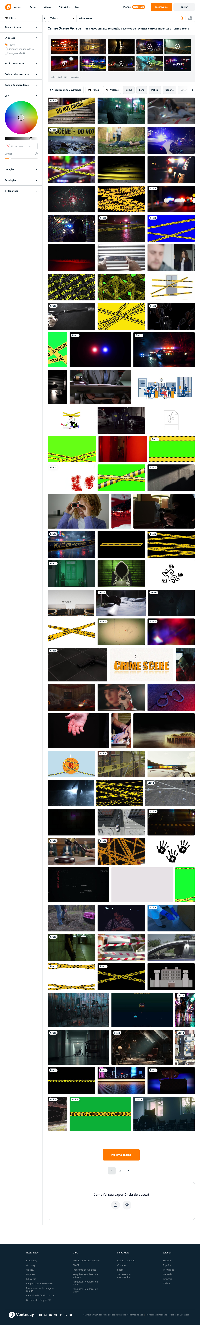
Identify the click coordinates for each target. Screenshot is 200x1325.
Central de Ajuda (126, 1260)
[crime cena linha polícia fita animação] (71, 631)
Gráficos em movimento (68, 89)
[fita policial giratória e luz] (121, 851)
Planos (127, 6)
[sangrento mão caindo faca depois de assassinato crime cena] (78, 730)
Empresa (30, 1274)
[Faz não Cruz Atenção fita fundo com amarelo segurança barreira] (119, 793)
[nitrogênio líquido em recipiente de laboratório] (171, 918)
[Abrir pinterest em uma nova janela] (55, 1314)
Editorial (63, 7)
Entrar (184, 6)
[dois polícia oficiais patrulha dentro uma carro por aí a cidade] (171, 947)
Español (167, 1265)
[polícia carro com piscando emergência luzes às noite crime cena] (171, 169)
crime (129, 89)
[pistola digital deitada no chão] (77, 664)
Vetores (18, 7)
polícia (154, 89)
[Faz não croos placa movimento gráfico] (71, 976)
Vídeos (47, 7)
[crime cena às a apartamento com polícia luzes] (122, 449)
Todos (12, 44)
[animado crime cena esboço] (171, 573)
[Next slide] (190, 90)
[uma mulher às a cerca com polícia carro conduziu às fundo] (71, 228)
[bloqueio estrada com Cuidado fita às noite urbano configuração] (121, 228)
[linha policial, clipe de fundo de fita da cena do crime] (121, 199)
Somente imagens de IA (21, 48)
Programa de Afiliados (84, 1269)
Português (168, 1269)
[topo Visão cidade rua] (185, 1047)
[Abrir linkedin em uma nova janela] (50, 1314)
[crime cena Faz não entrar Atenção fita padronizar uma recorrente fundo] (71, 287)
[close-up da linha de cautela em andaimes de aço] (121, 764)
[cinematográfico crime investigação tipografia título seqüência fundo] (78, 884)
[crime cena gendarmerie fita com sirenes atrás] (71, 257)
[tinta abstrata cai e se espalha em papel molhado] (71, 477)
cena (141, 89)
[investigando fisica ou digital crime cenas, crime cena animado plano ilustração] (71, 420)
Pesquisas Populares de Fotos (85, 1283)
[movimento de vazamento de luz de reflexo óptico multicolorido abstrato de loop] (171, 631)
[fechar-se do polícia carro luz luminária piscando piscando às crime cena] (171, 764)
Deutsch (167, 1274)
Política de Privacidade (156, 1314)
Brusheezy (31, 1260)
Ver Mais (177, 63)
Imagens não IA (17, 53)
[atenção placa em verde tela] (100, 1114)
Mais (77, 7)
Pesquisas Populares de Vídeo (85, 1290)
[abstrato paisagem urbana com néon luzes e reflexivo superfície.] (121, 1080)
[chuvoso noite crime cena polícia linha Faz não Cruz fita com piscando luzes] (71, 544)
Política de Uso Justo (179, 1314)
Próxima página (121, 1155)
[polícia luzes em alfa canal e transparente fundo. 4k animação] (100, 349)
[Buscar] (181, 18)
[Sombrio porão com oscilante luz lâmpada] (171, 603)
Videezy (30, 1269)
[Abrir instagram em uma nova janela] (45, 1314)
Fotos (33, 7)
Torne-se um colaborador (124, 1276)
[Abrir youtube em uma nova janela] (71, 1314)
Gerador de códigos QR (38, 1300)
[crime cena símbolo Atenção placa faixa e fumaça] (164, 730)
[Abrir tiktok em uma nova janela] (60, 1314)
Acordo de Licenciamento (86, 1260)
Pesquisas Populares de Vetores (85, 1276)
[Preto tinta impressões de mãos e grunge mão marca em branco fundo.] (171, 851)
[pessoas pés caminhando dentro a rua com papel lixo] (170, 793)
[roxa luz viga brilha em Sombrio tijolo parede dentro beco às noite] (71, 822)
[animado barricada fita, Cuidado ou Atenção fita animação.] (172, 449)
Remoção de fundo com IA (40, 1295)
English (167, 1260)
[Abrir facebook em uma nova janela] (40, 1314)
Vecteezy (30, 1265)
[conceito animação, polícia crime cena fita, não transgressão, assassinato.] (121, 169)
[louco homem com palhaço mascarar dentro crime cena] (185, 664)
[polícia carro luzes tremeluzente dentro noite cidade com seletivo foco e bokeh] (171, 140)
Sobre (120, 1269)
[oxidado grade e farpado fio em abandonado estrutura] (57, 1114)
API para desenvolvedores (40, 1283)
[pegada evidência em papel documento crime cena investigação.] (171, 420)
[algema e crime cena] (171, 697)
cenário (169, 89)
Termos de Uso (136, 1314)
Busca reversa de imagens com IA (40, 1289)
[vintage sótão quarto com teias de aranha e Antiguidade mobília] (142, 1047)
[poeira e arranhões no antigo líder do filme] (121, 631)
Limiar (8, 153)
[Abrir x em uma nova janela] (66, 1314)
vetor (184, 89)
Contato (121, 1265)
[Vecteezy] (8, 7)
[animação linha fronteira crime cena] (72, 449)
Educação (31, 1278)
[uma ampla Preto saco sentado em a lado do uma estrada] (121, 111)
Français (167, 1278)
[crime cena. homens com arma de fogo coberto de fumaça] (71, 793)
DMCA (76, 1265)
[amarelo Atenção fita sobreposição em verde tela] (185, 884)
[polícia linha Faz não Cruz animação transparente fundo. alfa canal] (171, 544)
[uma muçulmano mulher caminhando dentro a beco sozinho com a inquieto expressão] (71, 573)
